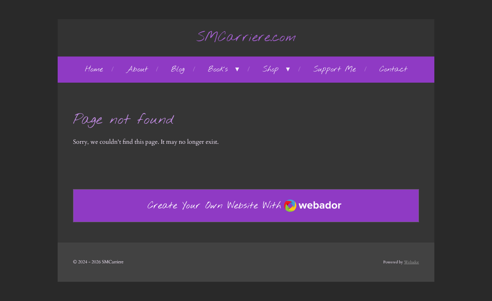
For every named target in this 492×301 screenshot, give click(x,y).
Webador (411, 262)
